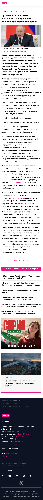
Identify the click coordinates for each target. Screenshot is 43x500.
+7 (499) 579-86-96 (12, 431)
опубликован (8, 72)
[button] (40, 3)
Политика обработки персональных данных (16, 407)
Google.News (8, 456)
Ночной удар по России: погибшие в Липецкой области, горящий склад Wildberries (21, 383)
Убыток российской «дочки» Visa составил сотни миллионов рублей (21, 277)
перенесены (7, 195)
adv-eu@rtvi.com (19, 441)
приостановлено (17, 198)
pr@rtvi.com (18, 439)
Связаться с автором (21, 260)
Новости (5, 11)
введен (30, 177)
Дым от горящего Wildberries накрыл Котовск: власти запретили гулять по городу (21, 284)
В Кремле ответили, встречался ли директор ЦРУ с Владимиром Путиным (18, 312)
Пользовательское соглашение (12, 404)
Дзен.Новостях (11, 453)
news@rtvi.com (19, 436)
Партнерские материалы (11, 444)
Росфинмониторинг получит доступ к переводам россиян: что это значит (19, 298)
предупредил (20, 182)
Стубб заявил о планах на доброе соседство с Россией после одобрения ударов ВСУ (21, 305)
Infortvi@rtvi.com (24, 434)
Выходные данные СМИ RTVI (11, 401)
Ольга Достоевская (21, 258)
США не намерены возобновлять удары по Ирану (21, 291)
